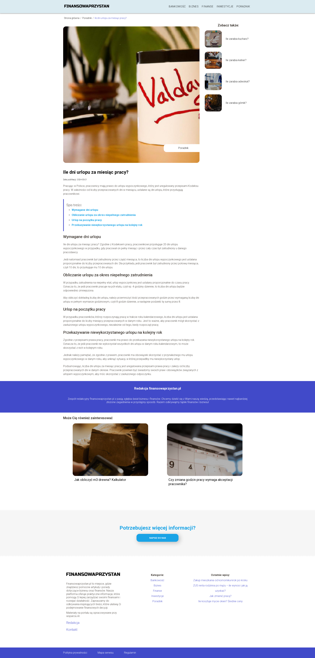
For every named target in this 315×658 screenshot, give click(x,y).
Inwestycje (225, 6)
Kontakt (71, 630)
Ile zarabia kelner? (236, 60)
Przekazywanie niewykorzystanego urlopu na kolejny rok (107, 225)
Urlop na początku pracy (87, 220)
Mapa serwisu (106, 652)
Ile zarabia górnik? (236, 102)
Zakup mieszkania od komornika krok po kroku (220, 580)
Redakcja (73, 623)
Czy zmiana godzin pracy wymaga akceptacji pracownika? (200, 482)
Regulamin (130, 652)
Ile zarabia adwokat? (238, 81)
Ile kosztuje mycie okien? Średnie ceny (220, 601)
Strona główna (72, 18)
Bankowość (177, 6)
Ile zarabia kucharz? (237, 38)
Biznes (194, 6)
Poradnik (243, 6)
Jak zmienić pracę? (220, 596)
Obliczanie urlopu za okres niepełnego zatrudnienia (104, 215)
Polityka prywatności (75, 652)
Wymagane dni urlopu (85, 209)
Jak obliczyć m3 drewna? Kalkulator (100, 480)
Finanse (207, 6)
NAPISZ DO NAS (157, 538)
